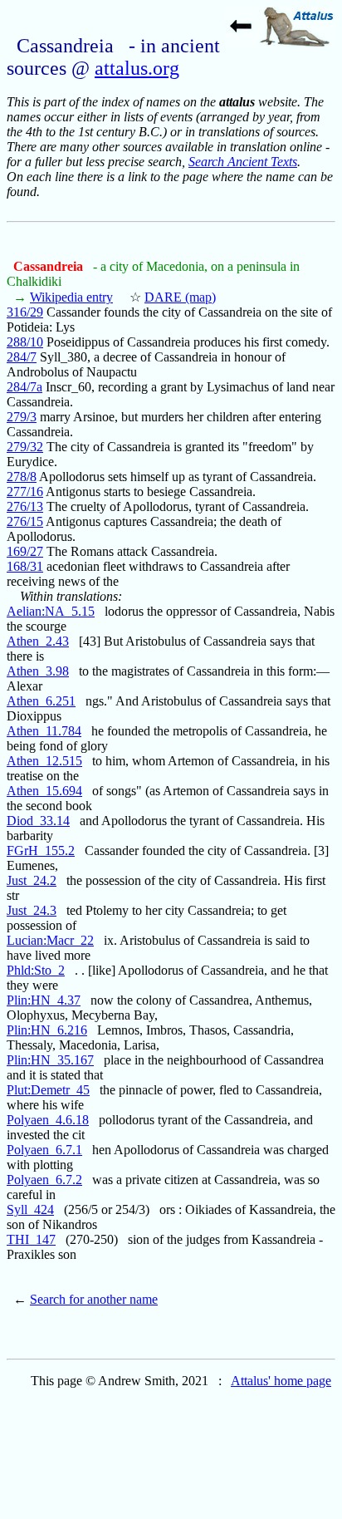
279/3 (22, 417)
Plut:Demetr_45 (48, 1090)
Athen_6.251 (41, 701)
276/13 (25, 506)
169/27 (25, 551)
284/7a (24, 387)
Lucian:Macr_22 (50, 940)
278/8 (22, 476)
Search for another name (94, 1299)
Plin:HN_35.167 (50, 1060)
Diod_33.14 (38, 821)
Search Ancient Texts (242, 162)
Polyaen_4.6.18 (48, 1120)
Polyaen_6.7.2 (44, 1179)
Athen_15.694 (44, 791)
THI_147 (31, 1239)
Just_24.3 (31, 910)
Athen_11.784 (44, 731)
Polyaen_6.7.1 (44, 1150)
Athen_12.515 (44, 761)
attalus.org (137, 68)
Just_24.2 (31, 880)
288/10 (25, 342)
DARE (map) (180, 297)
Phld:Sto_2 (36, 970)
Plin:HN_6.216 (47, 1030)
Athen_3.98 (38, 671)
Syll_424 (30, 1209)
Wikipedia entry (71, 297)
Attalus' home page (281, 1381)
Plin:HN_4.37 (44, 1000)
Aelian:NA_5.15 (51, 611)
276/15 (25, 521)
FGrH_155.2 (41, 850)
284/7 (22, 357)
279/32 (25, 447)
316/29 (25, 312)
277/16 (25, 491)
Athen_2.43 (38, 641)
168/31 (25, 566)
